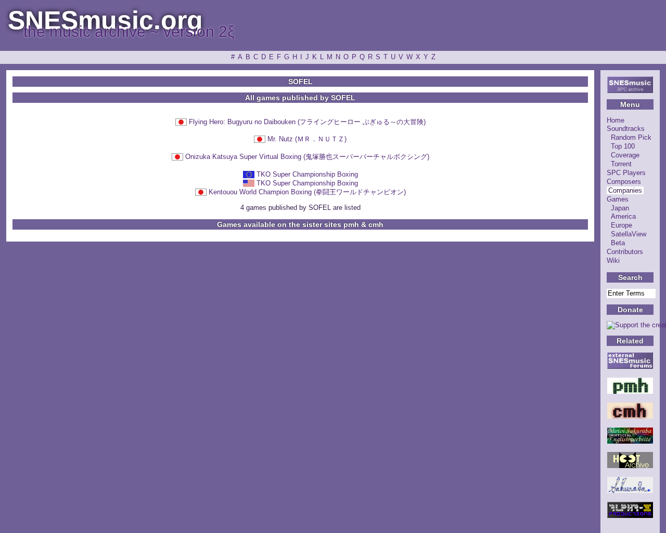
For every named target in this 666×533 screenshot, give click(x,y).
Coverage (625, 155)
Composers (624, 181)
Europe (621, 225)
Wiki (613, 260)
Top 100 (623, 146)
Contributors (625, 252)
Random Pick (631, 137)
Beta (618, 243)
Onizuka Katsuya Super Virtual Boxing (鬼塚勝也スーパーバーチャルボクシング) (307, 157)
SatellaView (628, 234)
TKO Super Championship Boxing (307, 174)
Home (615, 120)
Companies (625, 190)
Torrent (621, 164)
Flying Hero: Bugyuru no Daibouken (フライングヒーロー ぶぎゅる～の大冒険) (307, 122)
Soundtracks (626, 128)
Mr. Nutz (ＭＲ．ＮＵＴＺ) (307, 139)
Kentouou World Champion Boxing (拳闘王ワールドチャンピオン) (307, 192)
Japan (620, 208)
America (623, 216)
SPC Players (626, 173)
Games (618, 199)
